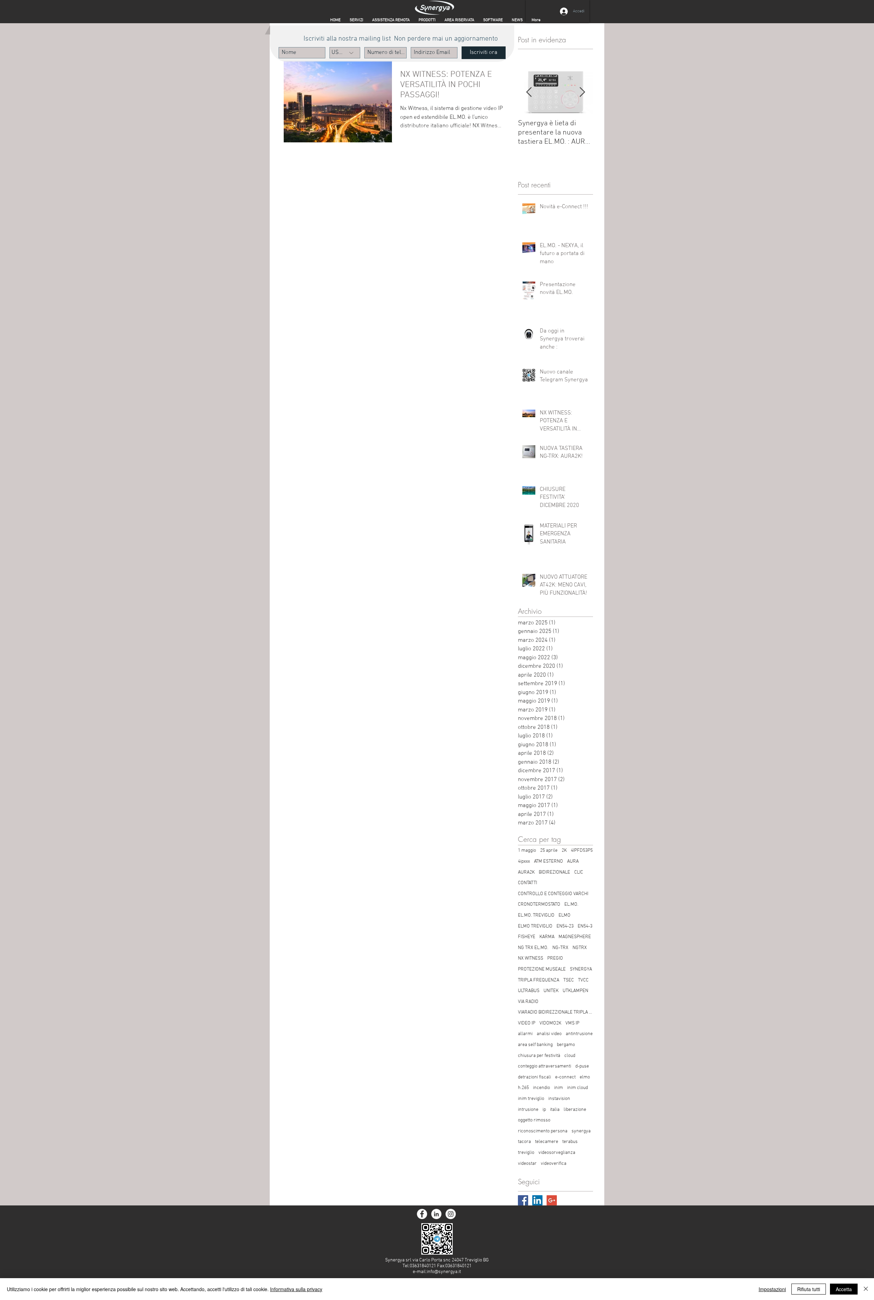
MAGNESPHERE (575, 937)
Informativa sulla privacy (296, 1289)
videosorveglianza (556, 1153)
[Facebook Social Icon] (523, 1200)
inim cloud (577, 1088)
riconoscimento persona (542, 1131)
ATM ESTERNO (548, 861)
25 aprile (549, 850)
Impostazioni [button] (772, 1289)
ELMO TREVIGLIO (535, 926)
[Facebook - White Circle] (422, 1214)
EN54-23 (565, 926)
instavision (559, 1099)
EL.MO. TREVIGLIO (536, 915)
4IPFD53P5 (582, 850)
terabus (570, 1142)
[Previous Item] (529, 92)
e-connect (565, 1077)
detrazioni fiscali (534, 1077)
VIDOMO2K (550, 1023)
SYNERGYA (581, 969)
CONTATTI (527, 883)
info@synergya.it (444, 1272)
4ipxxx (524, 861)
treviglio (526, 1153)
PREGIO (555, 958)
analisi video (549, 1034)
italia (555, 1110)
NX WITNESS (530, 958)
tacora (524, 1142)
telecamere (546, 1142)
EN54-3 (585, 926)
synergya (581, 1131)
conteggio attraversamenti (544, 1066)
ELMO (564, 915)
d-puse (582, 1066)
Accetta (844, 1289)
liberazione (575, 1110)
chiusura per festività (539, 1056)
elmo (585, 1077)
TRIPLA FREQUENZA (538, 980)
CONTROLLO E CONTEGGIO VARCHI (553, 894)
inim (558, 1088)
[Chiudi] (866, 1289)
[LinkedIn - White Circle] (436, 1214)
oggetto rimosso (534, 1120)
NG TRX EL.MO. (533, 948)
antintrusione (579, 1034)
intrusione (528, 1110)
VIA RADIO (528, 1002)
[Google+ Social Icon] (552, 1200)
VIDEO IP (526, 1023)
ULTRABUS (528, 991)
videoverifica (553, 1164)
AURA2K (526, 872)
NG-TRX (560, 948)
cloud (569, 1056)
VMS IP (572, 1023)
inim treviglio (531, 1099)
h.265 (523, 1088)
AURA (573, 861)
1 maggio (527, 850)
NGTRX (580, 948)
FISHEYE (526, 937)
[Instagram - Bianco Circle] (451, 1214)
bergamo (566, 1045)
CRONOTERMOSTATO (539, 904)
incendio (541, 1088)
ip (544, 1110)
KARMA (546, 937)
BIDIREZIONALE (554, 872)
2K (564, 850)
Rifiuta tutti (808, 1289)
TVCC (583, 980)
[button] (459, 20)
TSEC (568, 980)
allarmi (525, 1034)
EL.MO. (571, 904)
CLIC (578, 872)
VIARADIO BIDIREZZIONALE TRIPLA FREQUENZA (555, 1012)
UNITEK (551, 991)
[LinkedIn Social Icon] (537, 1200)
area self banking (535, 1045)
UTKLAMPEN (575, 991)
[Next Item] (582, 92)
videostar (527, 1164)
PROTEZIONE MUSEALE (542, 969)
